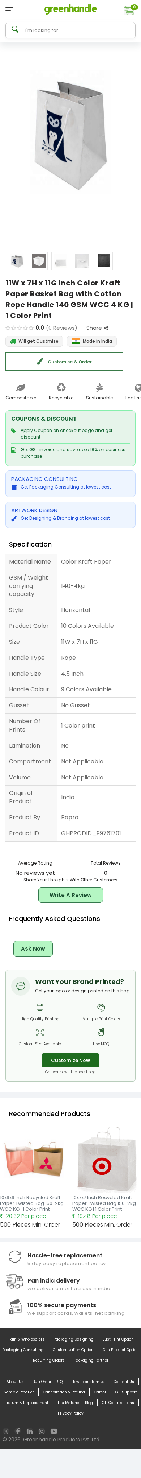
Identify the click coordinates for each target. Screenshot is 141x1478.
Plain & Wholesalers (25, 1339)
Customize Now (70, 1060)
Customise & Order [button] (69, 362)
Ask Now (33, 948)
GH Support (126, 1392)
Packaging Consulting (23, 1350)
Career (100, 1392)
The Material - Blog (75, 1402)
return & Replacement (27, 1402)
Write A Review (71, 895)
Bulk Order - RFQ (48, 1381)
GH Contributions (118, 1402)
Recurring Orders (49, 1360)
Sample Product (19, 1392)
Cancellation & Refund (64, 1392)
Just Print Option (118, 1339)
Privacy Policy (71, 1413)
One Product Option (121, 1350)
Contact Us (124, 1381)
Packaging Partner (91, 1360)
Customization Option (73, 1350)
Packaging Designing (74, 1339)
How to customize (88, 1381)
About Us (15, 1381)
